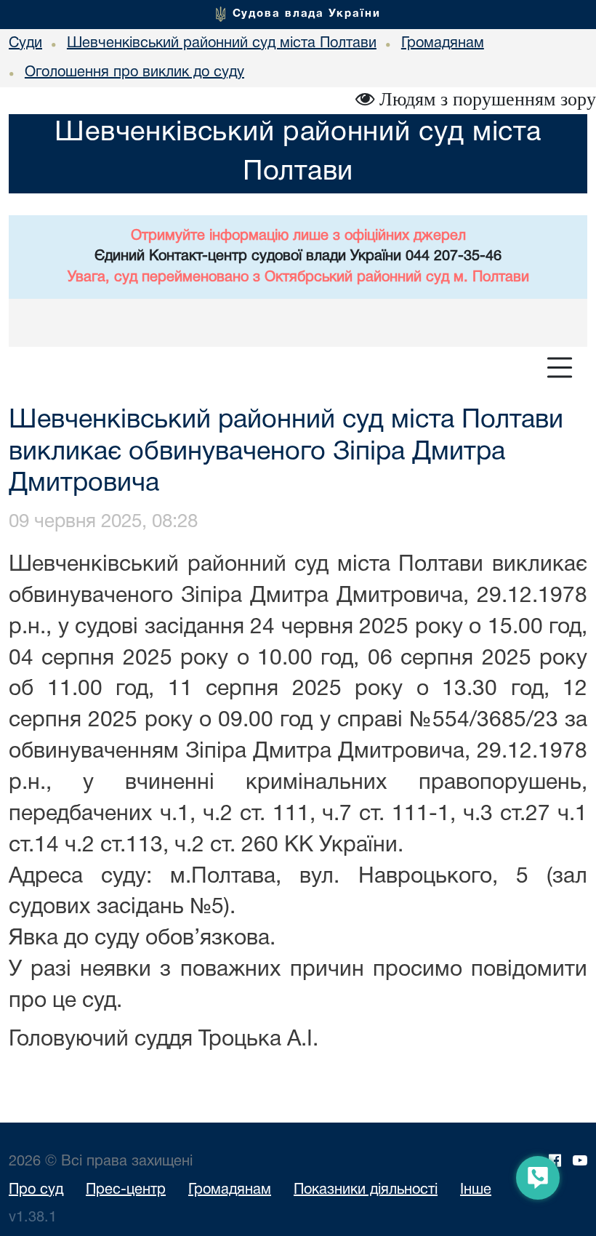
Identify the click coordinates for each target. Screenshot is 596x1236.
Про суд (36, 1190)
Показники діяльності (366, 1190)
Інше (475, 1190)
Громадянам (229, 1190)
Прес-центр (126, 1190)
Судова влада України (307, 14)
